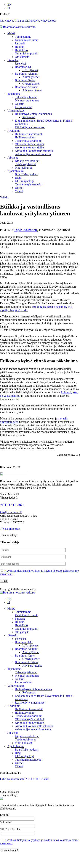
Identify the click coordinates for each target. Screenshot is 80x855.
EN (9, 4)
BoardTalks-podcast (26, 174)
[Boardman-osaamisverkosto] (18, 592)
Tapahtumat (14, 93)
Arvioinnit (13, 130)
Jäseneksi (12, 60)
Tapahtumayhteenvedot (28, 184)
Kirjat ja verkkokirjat (27, 160)
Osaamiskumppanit (26, 53)
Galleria (19, 103)
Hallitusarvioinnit (25, 137)
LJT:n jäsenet (30, 70)
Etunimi (4, 814)
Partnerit (20, 43)
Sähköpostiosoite (10, 829)
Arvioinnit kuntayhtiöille (29, 147)
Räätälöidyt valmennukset (30, 127)
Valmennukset (15, 110)
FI (8, 8)
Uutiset (19, 187)
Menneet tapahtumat (27, 100)
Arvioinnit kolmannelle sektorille (34, 150)
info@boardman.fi (11, 512)
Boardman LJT (24, 66)
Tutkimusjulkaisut (25, 164)
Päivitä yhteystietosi (44, 20)
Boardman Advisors (26, 87)
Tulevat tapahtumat (26, 97)
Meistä (11, 33)
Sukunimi (5, 822)
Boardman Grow (25, 80)
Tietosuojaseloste (10, 528)
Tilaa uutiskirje (23, 20)
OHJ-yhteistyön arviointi (29, 144)
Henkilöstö (21, 50)
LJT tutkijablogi (24, 181)
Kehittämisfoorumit (26, 40)
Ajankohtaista (15, 171)
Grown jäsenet (30, 83)
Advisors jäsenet (32, 90)
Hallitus (19, 46)
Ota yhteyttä (7, 20)
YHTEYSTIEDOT (12, 504)
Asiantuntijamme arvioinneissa (33, 154)
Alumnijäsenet (30, 77)
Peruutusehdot (23, 107)
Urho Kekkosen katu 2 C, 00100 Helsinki (24, 779)
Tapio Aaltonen (25, 230)
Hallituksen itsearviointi (29, 134)
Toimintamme (23, 36)
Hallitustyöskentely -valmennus (33, 113)
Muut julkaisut (23, 167)
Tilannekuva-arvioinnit (28, 140)
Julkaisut (12, 157)
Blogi (18, 177)
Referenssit (28, 117)
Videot (19, 191)
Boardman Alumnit (26, 73)
